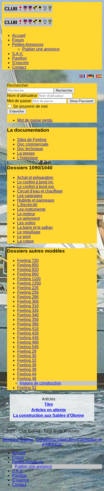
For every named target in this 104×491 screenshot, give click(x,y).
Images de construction (40, 383)
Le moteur (26, 214)
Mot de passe (19, 101)
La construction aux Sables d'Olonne (48, 415)
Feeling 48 (26, 378)
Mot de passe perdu (35, 120)
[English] (81, 76)
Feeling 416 (28, 328)
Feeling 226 (28, 288)
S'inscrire (20, 63)
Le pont (24, 236)
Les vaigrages (29, 196)
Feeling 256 (28, 292)
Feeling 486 (28, 342)
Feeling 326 (28, 310)
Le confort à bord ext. (36, 186)
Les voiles (26, 223)
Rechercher (17, 85)
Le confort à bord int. (35, 182)
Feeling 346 (28, 315)
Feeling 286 (28, 297)
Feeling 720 (28, 260)
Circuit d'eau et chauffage (40, 191)
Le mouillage (28, 232)
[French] (86, 76)
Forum (18, 40)
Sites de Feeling (31, 140)
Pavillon (19, 58)
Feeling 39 (26, 369)
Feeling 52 (26, 388)
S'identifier (16, 111)
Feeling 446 (28, 338)
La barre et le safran (35, 227)
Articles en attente (48, 410)
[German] (90, 76)
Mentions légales (18, 440)
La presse (26, 153)
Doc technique (30, 149)
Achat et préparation (35, 177)
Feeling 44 (26, 374)
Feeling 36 (26, 365)
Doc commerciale (32, 144)
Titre (48, 404)
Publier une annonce (41, 49)
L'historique (27, 158)
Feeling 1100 (29, 279)
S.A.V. (17, 53)
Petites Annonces (27, 44)
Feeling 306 (28, 301)
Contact (19, 67)
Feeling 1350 (29, 283)
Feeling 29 (26, 351)
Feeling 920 (28, 269)
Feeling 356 (28, 319)
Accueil (18, 35)
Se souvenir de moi (30, 106)
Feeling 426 (28, 333)
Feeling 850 (28, 265)
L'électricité (27, 205)
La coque (25, 241)
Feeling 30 (26, 356)
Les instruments (31, 209)
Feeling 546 (28, 347)
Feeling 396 (28, 324)
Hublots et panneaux (35, 200)
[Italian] (95, 76)
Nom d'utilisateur (22, 95)
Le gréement (28, 218)
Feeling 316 (28, 306)
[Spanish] (99, 76)
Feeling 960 (28, 274)
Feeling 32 (26, 360)
